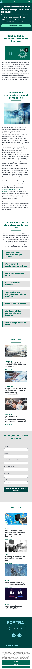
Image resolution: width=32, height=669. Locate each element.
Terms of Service (17, 652)
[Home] (1, 1)
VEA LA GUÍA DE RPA (16, 25)
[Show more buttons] (28, 59)
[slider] (17, 59)
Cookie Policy (7, 652)
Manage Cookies (16, 667)
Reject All (16, 664)
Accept (16, 661)
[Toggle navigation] (29, 1)
